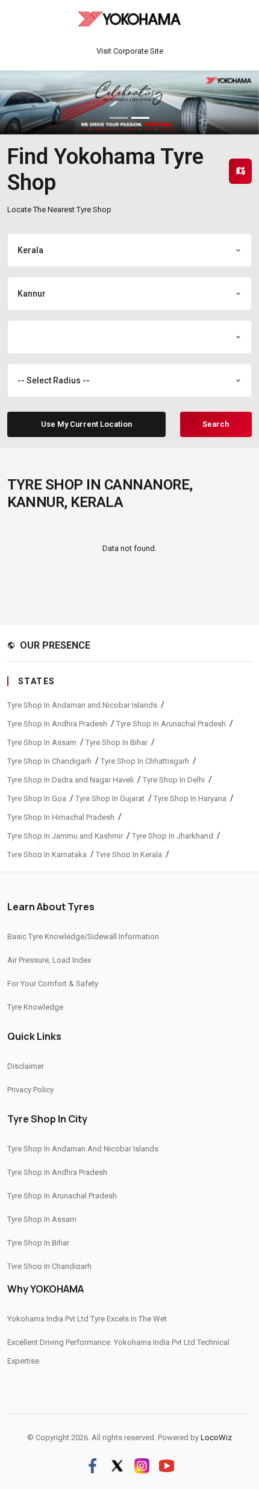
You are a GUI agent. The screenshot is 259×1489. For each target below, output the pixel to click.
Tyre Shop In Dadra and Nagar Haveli (70, 779)
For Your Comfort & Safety (52, 983)
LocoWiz (216, 1437)
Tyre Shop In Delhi (174, 779)
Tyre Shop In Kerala (129, 854)
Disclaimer (25, 1066)
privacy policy (30, 1089)
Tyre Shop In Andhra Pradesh (57, 723)
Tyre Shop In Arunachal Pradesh (171, 723)
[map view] (240, 171)
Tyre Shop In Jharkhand (172, 835)
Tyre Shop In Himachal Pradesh (60, 817)
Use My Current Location (86, 424)
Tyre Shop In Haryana (190, 798)
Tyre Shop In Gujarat (110, 798)
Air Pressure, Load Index (49, 960)
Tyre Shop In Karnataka (47, 854)
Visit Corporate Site (129, 50)
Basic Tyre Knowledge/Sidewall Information (83, 936)
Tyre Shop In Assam (41, 742)
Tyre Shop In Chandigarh (49, 761)
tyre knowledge (35, 1007)
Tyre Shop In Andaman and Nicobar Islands (82, 705)
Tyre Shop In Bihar (117, 742)
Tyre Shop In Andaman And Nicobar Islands (82, 1148)
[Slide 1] (119, 118)
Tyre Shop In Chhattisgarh (145, 761)
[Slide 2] (140, 118)
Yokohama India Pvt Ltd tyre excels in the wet (87, 1318)
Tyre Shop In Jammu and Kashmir (65, 835)
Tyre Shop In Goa (36, 798)
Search (215, 424)
